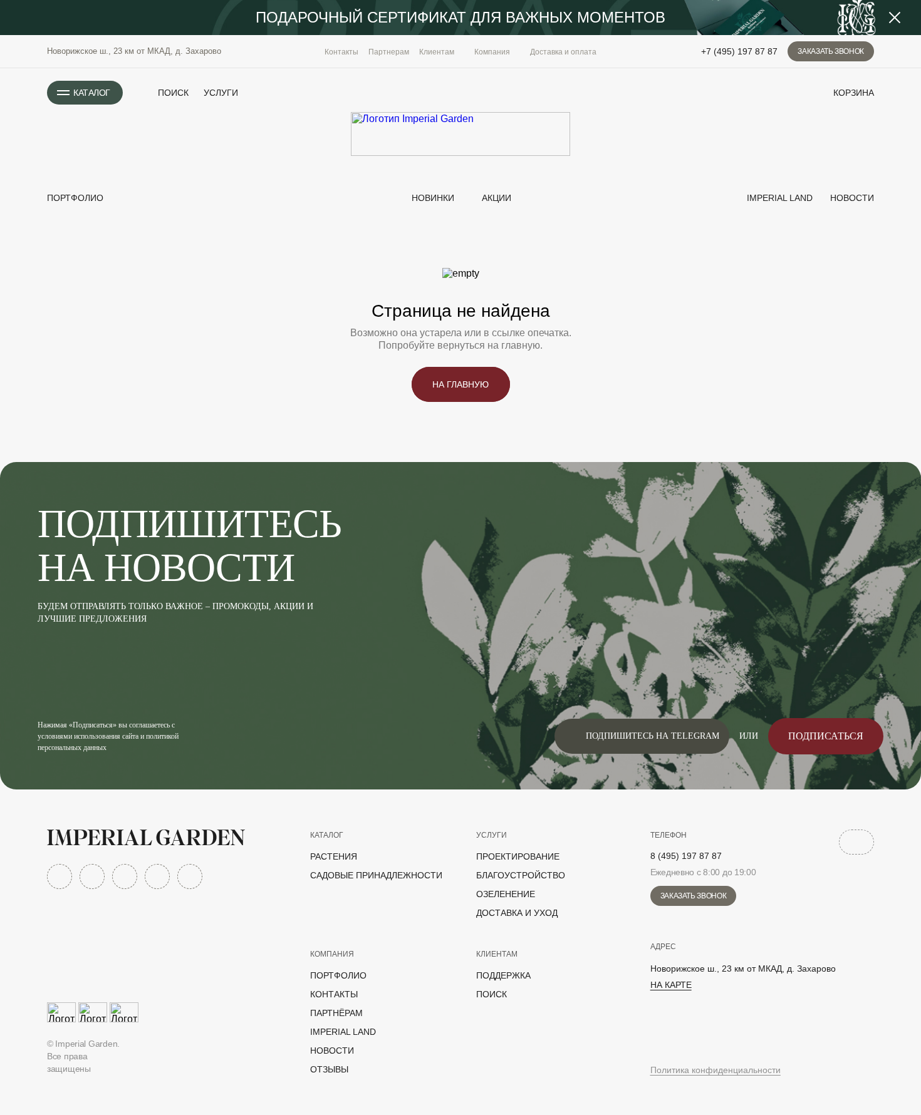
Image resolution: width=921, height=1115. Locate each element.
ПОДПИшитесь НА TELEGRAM (652, 736)
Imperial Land (778, 198)
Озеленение (505, 894)
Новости (851, 198)
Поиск (491, 994)
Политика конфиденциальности (715, 1070)
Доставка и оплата (563, 52)
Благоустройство (520, 875)
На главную (460, 384)
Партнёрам (336, 1013)
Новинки (431, 198)
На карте (671, 985)
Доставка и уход (517, 913)
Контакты (341, 52)
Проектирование (517, 856)
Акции (496, 198)
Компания (332, 954)
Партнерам (388, 52)
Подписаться (825, 736)
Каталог (326, 835)
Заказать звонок (831, 51)
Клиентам (497, 954)
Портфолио (75, 198)
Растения (333, 856)
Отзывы (329, 1069)
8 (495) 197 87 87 (686, 856)
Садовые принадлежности (376, 875)
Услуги (221, 93)
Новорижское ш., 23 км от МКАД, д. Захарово (134, 51)
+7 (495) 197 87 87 (739, 51)
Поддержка (503, 975)
